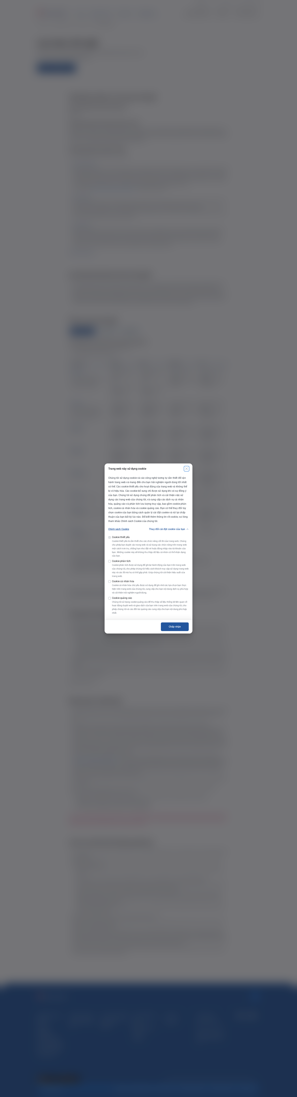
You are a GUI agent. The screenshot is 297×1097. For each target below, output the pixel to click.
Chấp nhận (175, 626)
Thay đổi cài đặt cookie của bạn (167, 529)
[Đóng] (186, 469)
